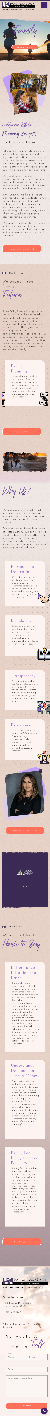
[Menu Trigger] (44, 5)
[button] (23, 415)
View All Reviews (21, 1242)
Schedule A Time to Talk (25, 47)
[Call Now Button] (44, 1411)
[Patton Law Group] (25, 1283)
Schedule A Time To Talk (21, 249)
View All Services (22, 432)
